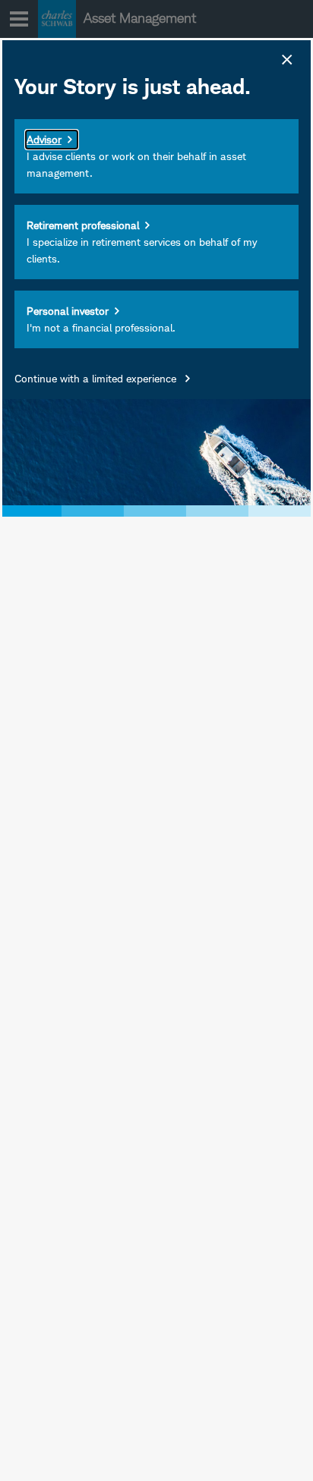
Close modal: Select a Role (285, 57)
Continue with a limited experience (96, 378)
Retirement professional (83, 225)
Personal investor (68, 310)
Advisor (44, 139)
